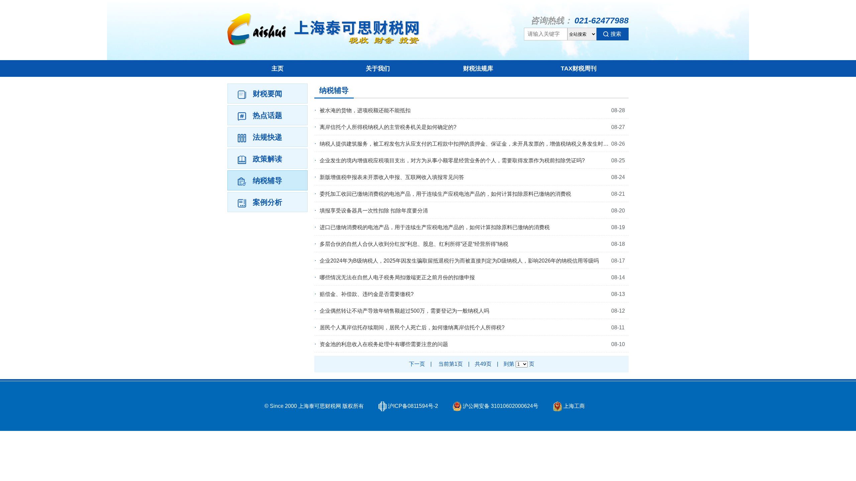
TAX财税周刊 (579, 68)
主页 (278, 68)
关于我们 (378, 68)
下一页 (417, 364)
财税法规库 (478, 68)
